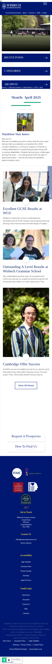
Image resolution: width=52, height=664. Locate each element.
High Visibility (26, 562)
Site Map (26, 576)
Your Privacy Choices (14, 659)
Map (26, 609)
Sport (25, 13)
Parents (32, 13)
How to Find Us (26, 446)
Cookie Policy (38, 645)
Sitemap (16, 645)
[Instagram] (50, 183)
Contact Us (26, 604)
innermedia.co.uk (35, 649)
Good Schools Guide (13, 13)
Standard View (26, 566)
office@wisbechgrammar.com (26, 539)
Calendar (26, 613)
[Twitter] (50, 176)
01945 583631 (26, 543)
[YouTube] (50, 190)
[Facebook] (50, 170)
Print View (7, 641)
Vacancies (26, 600)
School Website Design (18, 649)
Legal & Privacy (26, 580)
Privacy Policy (26, 645)
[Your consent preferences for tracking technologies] (9, 659)
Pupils (44, 13)
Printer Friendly (26, 571)
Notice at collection (7, 662)
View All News (26, 385)
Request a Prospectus (26, 436)
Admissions (26, 595)
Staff (38, 13)
